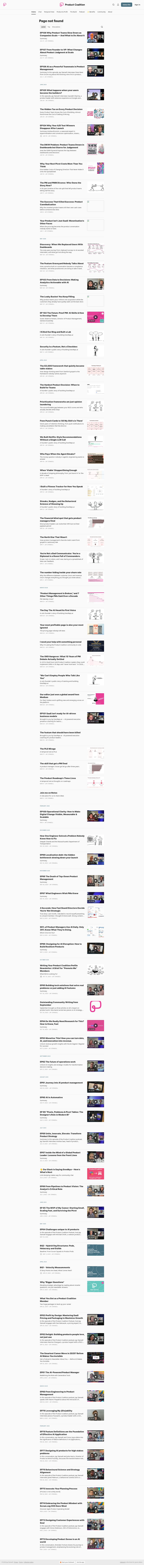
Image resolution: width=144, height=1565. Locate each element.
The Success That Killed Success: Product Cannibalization (61, 203)
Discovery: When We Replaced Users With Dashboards (61, 245)
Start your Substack (68, 1562)
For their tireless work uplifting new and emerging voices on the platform (62, 701)
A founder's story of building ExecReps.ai (55, 489)
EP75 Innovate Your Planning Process (58, 1488)
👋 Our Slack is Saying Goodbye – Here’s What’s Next (60, 1170)
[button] (33, 11)
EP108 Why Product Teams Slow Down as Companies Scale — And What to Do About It (62, 34)
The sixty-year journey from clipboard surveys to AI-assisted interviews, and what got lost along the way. (62, 251)
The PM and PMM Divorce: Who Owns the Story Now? (60, 184)
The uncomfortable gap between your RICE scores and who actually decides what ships (61, 408)
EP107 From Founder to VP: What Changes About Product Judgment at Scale (61, 51)
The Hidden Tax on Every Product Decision (61, 109)
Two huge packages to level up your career (55, 1304)
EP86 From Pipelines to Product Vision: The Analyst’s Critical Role (61, 1187)
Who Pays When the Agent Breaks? (57, 454)
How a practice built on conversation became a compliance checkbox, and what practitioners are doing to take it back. (61, 267)
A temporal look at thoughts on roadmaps (55, 781)
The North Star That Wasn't (53, 537)
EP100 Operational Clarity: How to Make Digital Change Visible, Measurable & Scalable (60, 814)
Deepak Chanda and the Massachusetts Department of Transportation (59, 842)
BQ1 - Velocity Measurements (55, 1267)
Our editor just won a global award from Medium (59, 695)
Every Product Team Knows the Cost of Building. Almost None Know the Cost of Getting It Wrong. (60, 113)
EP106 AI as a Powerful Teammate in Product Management (62, 68)
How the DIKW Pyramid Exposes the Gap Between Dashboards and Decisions (58, 151)
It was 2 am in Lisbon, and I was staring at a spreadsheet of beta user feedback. (61, 560)
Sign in (137, 5)
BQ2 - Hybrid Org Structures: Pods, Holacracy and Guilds (57, 1247)
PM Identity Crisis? (46, 599)
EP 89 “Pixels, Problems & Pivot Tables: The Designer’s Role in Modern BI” (61, 1113)
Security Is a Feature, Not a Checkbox (58, 346)
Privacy (16, 1562)
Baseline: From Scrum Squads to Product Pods (57, 1251)
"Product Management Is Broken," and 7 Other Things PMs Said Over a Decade (59, 594)
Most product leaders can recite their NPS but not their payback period (59, 525)
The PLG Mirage (48, 749)
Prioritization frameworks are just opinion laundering (61, 403)
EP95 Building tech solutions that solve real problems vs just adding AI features (62, 986)
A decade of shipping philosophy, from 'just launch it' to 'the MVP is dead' (61, 474)
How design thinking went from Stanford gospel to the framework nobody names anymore (60, 372)
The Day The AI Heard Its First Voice (58, 610)
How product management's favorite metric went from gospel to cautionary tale (60, 541)
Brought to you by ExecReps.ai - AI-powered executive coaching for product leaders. (59, 736)
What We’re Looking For (48, 974)
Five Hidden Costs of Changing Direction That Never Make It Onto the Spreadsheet (61, 170)
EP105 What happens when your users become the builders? (59, 91)
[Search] (113, 5)
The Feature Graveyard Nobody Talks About (62, 263)
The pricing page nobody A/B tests (52, 631)
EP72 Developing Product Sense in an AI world (60, 1540)
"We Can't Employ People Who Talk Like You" (60, 676)
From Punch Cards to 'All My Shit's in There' (61, 421)
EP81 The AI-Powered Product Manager (59, 1372)
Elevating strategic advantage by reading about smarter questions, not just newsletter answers (60, 1286)
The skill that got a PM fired (53, 763)
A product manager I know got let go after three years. (60, 766)
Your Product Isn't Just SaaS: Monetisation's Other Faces (62, 222)
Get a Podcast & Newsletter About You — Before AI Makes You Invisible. (61, 1360)
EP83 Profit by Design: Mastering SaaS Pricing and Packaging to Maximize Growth (61, 1316)
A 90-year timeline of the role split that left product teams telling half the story (61, 189)
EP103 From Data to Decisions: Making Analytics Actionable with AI (59, 281)
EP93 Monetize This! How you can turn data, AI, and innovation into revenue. (62, 1039)
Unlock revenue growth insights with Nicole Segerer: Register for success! (62, 1045)
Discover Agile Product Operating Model (54, 1509)
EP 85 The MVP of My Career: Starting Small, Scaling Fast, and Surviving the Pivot (62, 1209)
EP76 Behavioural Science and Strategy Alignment (60, 1471)
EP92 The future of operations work (58, 1062)
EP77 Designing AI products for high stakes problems (61, 1452)
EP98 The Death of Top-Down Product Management (59, 877)
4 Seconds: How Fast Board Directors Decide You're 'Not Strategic (62, 909)
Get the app (80, 1562)
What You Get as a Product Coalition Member (58, 1299)
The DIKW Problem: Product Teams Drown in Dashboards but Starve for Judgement (62, 146)
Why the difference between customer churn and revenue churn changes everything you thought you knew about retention (61, 576)
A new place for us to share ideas (52, 796)
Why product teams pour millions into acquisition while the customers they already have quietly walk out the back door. (61, 301)
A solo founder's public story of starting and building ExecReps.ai (59, 682)
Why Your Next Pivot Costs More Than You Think (61, 165)
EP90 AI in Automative (51, 1097)
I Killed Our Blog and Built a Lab (55, 332)
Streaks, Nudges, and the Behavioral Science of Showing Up (58, 502)
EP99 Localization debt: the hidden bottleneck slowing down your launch (59, 856)
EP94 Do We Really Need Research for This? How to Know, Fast (62, 1022)
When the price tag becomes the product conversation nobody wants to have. (59, 227)
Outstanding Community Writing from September (59, 1003)
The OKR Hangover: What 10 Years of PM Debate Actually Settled (60, 657)
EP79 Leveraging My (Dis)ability (56, 1411)
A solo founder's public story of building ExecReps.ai (59, 350)
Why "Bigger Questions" (52, 1282)
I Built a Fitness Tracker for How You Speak (61, 486)
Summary (43, 38)
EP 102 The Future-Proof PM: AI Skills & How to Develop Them (62, 314)
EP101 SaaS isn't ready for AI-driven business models (58, 714)
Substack (122, 1562)
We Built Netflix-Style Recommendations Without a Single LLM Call (61, 438)
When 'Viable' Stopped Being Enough (58, 470)
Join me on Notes (48, 793)
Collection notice (28, 1562)
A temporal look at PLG (48, 752)
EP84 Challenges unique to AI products (59, 1229)
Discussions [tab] (56, 27)
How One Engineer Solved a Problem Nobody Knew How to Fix (62, 837)
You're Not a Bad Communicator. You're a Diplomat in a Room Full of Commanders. (60, 554)
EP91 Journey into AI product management (61, 1083)
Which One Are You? (47, 933)
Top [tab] (49, 27)
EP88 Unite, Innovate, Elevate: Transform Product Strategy (60, 1135)
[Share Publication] (118, 5)
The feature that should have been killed (60, 732)
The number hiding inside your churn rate (60, 572)
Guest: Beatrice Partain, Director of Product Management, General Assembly (61, 320)
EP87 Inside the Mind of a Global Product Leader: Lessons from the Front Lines (60, 1154)
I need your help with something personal (60, 642)
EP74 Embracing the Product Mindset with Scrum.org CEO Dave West (61, 1504)
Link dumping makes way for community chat (56, 1175)
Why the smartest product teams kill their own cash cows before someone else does (60, 208)
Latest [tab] (43, 27)
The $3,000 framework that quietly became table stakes (62, 367)
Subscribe (127, 5)
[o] (96, 37)
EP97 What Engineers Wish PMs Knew (59, 893)
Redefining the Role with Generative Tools (55, 1375)
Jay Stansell (49, 41)
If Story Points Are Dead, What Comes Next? (56, 1270)
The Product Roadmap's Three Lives (58, 778)
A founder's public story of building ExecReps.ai (57, 390)
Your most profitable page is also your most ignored (61, 626)
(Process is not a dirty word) (50, 1492)
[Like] (41, 119)
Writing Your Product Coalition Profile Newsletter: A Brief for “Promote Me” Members (59, 968)
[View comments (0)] (55, 43)
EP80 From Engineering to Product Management (57, 1393)
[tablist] (50, 27)
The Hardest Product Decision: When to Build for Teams (59, 386)
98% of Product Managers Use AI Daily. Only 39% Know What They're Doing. (62, 928)
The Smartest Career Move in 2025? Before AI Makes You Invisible (61, 1354)
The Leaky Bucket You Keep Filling (57, 296)
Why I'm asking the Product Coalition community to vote (60, 645)
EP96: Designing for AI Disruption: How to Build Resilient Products (61, 945)
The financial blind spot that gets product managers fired (60, 519)
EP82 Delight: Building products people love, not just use (62, 1335)
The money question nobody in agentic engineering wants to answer (62, 458)
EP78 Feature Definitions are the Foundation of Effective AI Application (62, 1433)
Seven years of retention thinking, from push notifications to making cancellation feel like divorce (62, 425)
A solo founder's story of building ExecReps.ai (56, 335)
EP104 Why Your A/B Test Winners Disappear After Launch (57, 127)
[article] (72, 38)
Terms (21, 1562)
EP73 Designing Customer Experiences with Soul (62, 1521)
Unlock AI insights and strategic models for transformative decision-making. (61, 1066)
